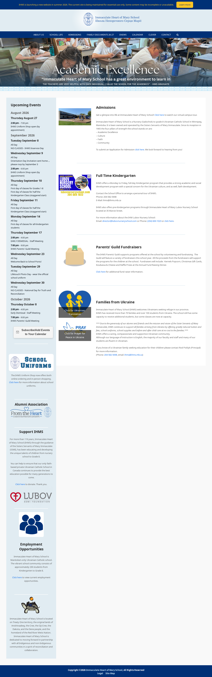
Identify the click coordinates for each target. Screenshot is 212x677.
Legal (100, 673)
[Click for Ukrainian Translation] (75, 303)
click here (139, 149)
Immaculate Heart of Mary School (104, 670)
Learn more (184, 4)
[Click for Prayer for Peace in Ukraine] (75, 329)
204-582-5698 (110, 354)
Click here (14, 382)
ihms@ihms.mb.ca (133, 354)
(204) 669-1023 (154, 220)
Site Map (110, 673)
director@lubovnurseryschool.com (119, 220)
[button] (177, 34)
